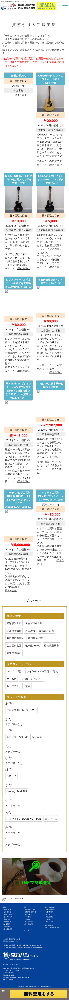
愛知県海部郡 (14, 630)
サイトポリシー (29, 930)
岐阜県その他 (32, 645)
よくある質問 (8, 917)
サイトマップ (50, 921)
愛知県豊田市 (51, 645)
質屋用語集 (49, 917)
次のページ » (34, 600)
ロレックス (51, 818)
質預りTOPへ (8, 909)
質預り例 (7, 919)
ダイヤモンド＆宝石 (38, 671)
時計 (20, 671)
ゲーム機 (11, 678)
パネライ (11, 776)
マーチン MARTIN (17, 791)
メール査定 (7, 921)
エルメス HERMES (17, 710)
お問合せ (7, 926)
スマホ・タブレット (31, 678)
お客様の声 (49, 912)
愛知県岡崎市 (14, 653)
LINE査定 (7, 924)
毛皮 (55, 671)
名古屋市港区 (14, 645)
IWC (33, 710)
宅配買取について (30, 912)
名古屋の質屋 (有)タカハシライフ (33, 986)
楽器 (27, 686)
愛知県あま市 (35, 638)
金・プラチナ (14, 686)
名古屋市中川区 (34, 623)
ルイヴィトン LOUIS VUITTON (24, 818)
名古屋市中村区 (15, 638)
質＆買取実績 (49, 925)
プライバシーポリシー (52, 927)
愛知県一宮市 (46, 630)
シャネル (37, 737)
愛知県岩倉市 (14, 623)
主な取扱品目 (8, 929)
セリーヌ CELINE (17, 737)
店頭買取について (30, 909)
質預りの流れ (8, 914)
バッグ (10, 671)
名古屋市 (30, 630)
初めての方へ (8, 912)
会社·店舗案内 (50, 909)
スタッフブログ (51, 914)
